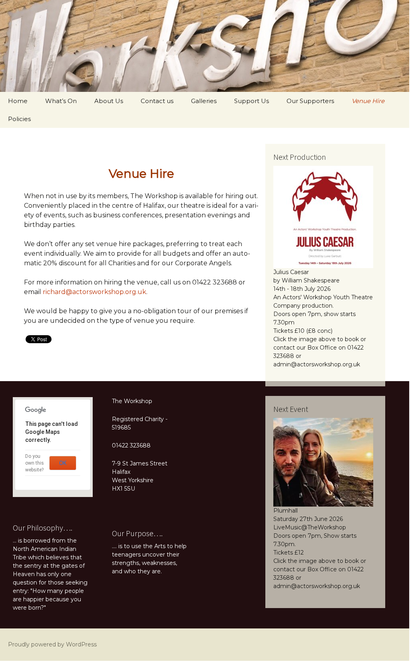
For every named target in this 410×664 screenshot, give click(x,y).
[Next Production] (323, 216)
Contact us (157, 101)
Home (18, 101)
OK (62, 463)
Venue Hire (368, 101)
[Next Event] (323, 461)
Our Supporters (310, 101)
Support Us (251, 101)
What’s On (61, 101)
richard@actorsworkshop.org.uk (94, 292)
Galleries (204, 101)
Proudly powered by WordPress (52, 644)
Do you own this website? (34, 463)
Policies (19, 119)
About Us (108, 101)
